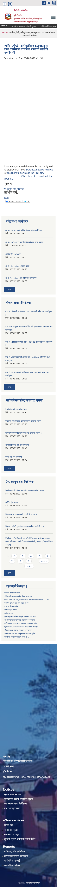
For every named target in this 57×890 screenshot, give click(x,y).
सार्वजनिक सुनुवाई (12, 860)
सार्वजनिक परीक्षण (12, 865)
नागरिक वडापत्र (11, 834)
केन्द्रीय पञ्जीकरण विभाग (12, 593)
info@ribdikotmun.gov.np (38, 777)
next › (44, 561)
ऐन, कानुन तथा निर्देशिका (14, 189)
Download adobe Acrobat (39, 169)
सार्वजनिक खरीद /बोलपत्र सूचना (18, 799)
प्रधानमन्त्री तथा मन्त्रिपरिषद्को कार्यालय (17, 600)
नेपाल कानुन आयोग (10, 610)
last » (29, 566)
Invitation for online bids (16, 409)
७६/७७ (7, 198)
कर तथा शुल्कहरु (12, 808)
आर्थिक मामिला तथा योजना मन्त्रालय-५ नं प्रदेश (19, 620)
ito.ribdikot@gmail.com (14, 777)
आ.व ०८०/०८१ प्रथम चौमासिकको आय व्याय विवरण (24, 242)
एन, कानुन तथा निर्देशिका (15, 803)
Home (5, 32)
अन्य (9, 289)
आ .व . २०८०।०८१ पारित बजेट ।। (19, 266)
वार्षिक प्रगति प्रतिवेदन (14, 851)
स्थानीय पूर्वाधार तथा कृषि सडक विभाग (16, 603)
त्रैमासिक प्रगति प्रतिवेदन (16, 856)
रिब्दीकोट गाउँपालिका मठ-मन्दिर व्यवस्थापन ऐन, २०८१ (24, 490)
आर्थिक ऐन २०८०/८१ (13, 254)
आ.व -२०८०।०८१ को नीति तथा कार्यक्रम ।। (22, 278)
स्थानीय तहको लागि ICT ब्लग (40, 600)
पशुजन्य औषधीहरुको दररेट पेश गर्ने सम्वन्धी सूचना (23, 421)
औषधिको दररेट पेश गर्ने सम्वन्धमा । (18, 445)
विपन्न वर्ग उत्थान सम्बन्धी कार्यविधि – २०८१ (21, 514)
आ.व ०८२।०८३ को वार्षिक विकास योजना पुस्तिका (23, 230)
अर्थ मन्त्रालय (8, 613)
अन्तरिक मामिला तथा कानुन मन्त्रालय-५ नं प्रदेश (19, 634)
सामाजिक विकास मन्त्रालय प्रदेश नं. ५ (16, 637)
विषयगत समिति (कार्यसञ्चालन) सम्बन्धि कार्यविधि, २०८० (25, 526)
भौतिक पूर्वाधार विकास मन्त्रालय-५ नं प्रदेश (18, 630)
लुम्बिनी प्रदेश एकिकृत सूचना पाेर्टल (19, 839)
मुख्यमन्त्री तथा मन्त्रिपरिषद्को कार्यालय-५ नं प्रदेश (20, 617)
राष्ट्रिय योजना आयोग (11, 606)
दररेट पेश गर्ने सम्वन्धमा (13, 457)
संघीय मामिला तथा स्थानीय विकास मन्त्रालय (18, 596)
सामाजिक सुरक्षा (11, 830)
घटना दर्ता (8, 825)
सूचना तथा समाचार (12, 794)
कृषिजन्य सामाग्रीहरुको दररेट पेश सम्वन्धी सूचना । (23, 433)
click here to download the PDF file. (25, 173)
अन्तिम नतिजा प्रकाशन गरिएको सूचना (17, 26)
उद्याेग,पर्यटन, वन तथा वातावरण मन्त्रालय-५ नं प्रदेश (20, 623)
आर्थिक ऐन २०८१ (11, 502)
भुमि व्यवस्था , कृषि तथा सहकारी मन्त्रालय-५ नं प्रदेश (21, 627)
